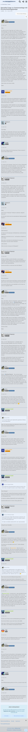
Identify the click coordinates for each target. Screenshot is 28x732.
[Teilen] (26, 17)
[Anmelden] (23, 1)
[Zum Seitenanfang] (25, 730)
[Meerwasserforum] (9, 1)
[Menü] (26, 1)
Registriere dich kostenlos (9, 711)
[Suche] (19, 1)
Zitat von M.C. (7, 417)
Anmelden (6, 715)
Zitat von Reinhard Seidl (9, 514)
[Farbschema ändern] (26, 720)
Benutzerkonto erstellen (19, 715)
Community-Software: (14, 728)
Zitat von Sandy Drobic (8, 484)
